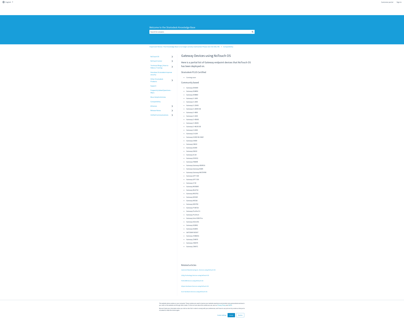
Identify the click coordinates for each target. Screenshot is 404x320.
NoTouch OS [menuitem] (154, 56)
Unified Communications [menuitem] (159, 115)
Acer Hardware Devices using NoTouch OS (194, 292)
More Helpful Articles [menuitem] (158, 97)
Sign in (399, 2)
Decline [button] (240, 315)
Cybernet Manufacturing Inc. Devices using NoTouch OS (198, 270)
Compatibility (228, 47)
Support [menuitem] (153, 86)
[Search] (253, 32)
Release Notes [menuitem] (155, 110)
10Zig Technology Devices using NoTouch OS (195, 275)
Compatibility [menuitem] (155, 102)
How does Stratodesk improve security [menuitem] (161, 73)
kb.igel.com (395, 10)
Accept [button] (231, 315)
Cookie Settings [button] (221, 315)
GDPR (230, 305)
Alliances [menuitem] (153, 106)
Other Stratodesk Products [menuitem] (156, 80)
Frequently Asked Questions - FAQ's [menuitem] (160, 91)
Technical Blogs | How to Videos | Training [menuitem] (159, 66)
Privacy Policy (221, 305)
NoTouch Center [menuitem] (156, 61)
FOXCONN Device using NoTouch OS (192, 281)
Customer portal (387, 2)
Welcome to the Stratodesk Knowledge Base (172, 27)
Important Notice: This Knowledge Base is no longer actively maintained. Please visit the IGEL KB (184, 47)
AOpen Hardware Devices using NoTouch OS (195, 286)
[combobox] (200, 32)
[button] (172, 57)
